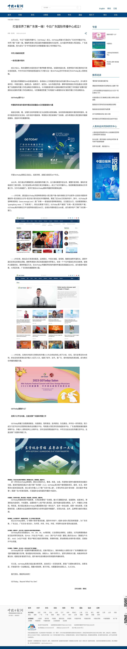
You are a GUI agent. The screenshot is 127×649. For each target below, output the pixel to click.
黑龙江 (74, 612)
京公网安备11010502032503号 (46, 628)
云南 (75, 614)
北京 (39, 612)
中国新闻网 (47, 621)
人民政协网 (56, 621)
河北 (50, 612)
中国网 (54, 618)
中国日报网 (10, 19)
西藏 (81, 614)
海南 (52, 614)
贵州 (69, 614)
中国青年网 (77, 618)
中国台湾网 (97, 618)
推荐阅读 (96, 75)
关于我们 (11, 615)
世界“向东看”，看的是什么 (101, 146)
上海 (80, 612)
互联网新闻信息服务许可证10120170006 (61, 625)
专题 (94, 27)
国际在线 (61, 618)
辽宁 (62, 612)
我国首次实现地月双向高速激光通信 (104, 104)
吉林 (68, 612)
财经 (55, 608)
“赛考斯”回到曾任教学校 (100, 81)
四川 (64, 614)
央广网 (115, 618)
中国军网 (37, 621)
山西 (56, 612)
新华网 (47, 618)
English (102, 9)
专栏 (69, 15)
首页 (9, 15)
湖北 (29, 614)
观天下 (91, 15)
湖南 (35, 614)
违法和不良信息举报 (43, 625)
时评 (38, 608)
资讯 (32, 15)
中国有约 (109, 43)
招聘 (98, 608)
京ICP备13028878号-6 (77, 628)
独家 (89, 608)
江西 (103, 612)
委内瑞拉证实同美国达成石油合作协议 (105, 119)
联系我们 (17, 615)
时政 (20, 15)
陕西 (87, 614)
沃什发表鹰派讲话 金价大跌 (101, 114)
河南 (115, 612)
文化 (115, 15)
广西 (46, 614)
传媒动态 (17, 19)
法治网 (65, 621)
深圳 (98, 614)
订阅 (115, 9)
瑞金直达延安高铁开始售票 (101, 109)
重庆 (58, 614)
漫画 (80, 15)
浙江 (92, 612)
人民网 (40, 618)
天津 (45, 612)
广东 (41, 614)
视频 (59, 15)
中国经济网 (87, 618)
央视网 (69, 618)
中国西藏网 (106, 618)
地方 (105, 15)
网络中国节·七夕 (111, 34)
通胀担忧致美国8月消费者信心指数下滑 (105, 86)
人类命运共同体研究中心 (104, 126)
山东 (109, 612)
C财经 (45, 15)
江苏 (86, 612)
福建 (98, 612)
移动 (109, 9)
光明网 (30, 621)
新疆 (92, 614)
